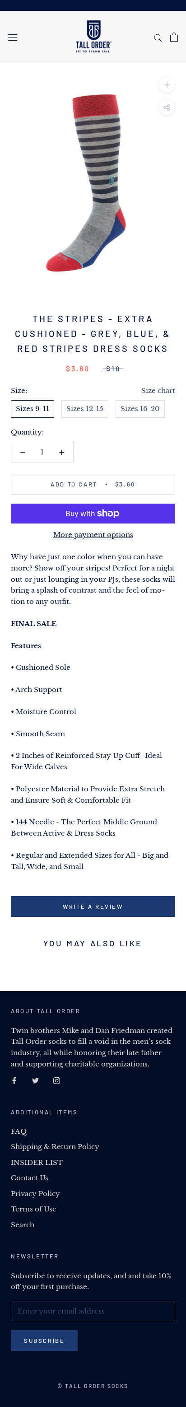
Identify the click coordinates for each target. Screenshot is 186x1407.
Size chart (158, 390)
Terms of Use (33, 1209)
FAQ (19, 1131)
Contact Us (29, 1177)
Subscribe (44, 1340)
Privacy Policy (35, 1193)
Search (22, 1224)
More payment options (93, 534)
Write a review (93, 906)
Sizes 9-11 (32, 408)
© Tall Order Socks (92, 1386)
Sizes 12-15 (84, 408)
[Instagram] (56, 1080)
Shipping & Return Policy (55, 1146)
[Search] (158, 37)
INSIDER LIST (37, 1162)
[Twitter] (35, 1080)
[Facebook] (14, 1080)
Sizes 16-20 (140, 408)
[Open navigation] (12, 37)
